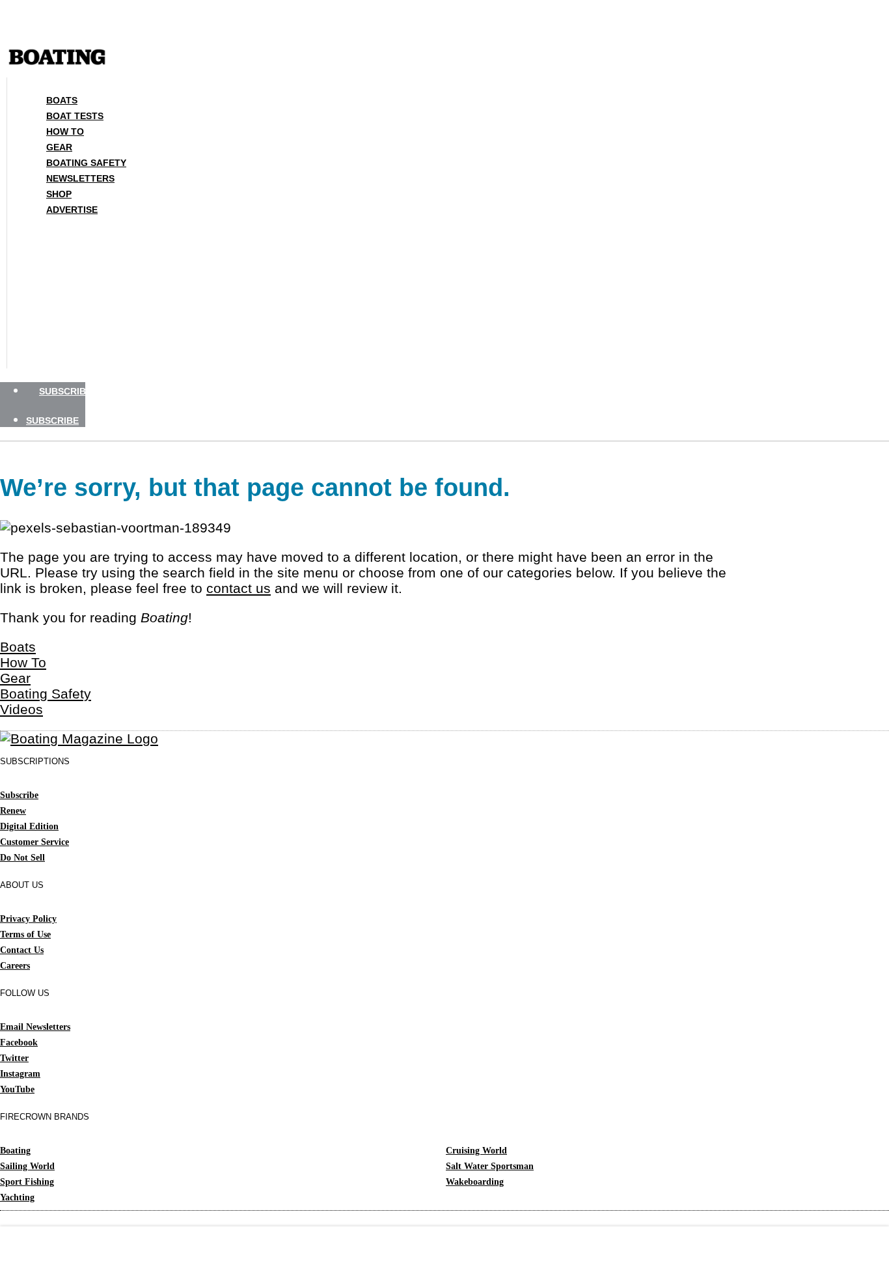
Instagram (20, 1074)
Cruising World (476, 1150)
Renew (13, 811)
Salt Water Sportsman (490, 1166)
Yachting (17, 1197)
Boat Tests (74, 116)
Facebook (19, 1042)
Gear (59, 147)
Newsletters (80, 178)
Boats (61, 100)
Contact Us (22, 950)
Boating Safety (86, 163)
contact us (238, 588)
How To (65, 131)
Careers (15, 966)
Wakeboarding (475, 1182)
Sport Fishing (27, 1182)
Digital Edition (29, 826)
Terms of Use (25, 934)
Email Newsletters (35, 1027)
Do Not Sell (22, 858)
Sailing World (27, 1166)
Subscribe (19, 795)
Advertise (72, 209)
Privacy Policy (28, 919)
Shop (59, 194)
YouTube (17, 1089)
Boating (15, 1150)
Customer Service (34, 842)
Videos (21, 709)
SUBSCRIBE (65, 391)
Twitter (14, 1058)
